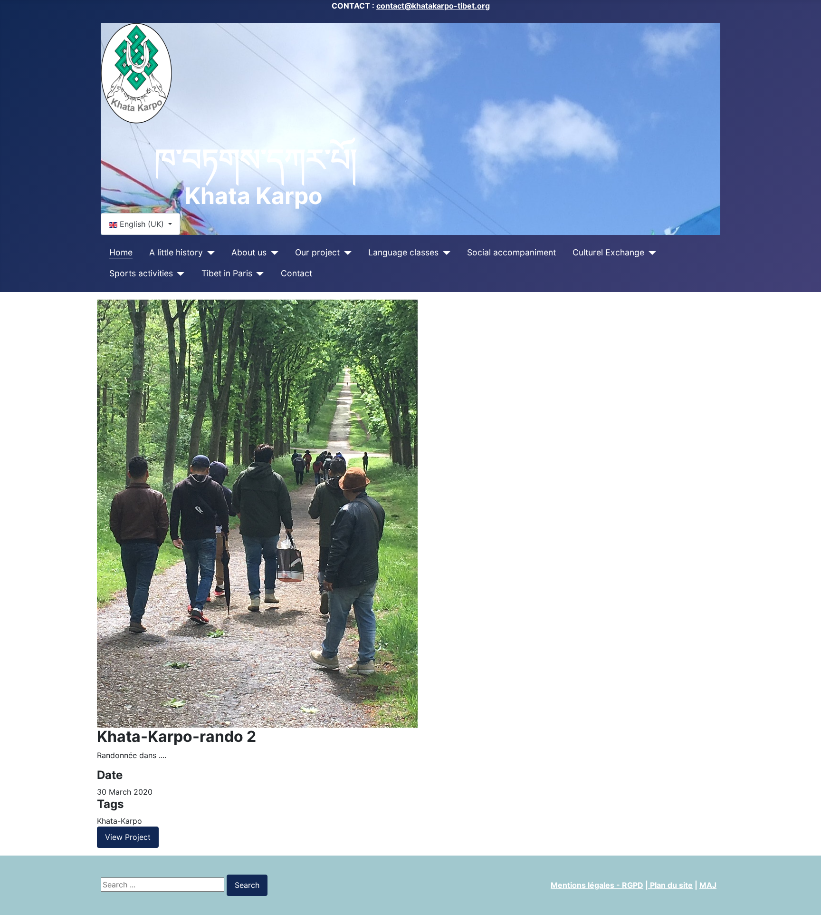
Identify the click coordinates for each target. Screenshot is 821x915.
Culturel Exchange (608, 252)
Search (247, 885)
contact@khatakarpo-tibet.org (433, 5)
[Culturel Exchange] (650, 252)
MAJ (707, 885)
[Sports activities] (179, 273)
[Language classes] (444, 252)
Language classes (403, 252)
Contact (296, 273)
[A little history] (209, 252)
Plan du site (670, 885)
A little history (176, 252)
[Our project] (346, 252)
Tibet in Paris (226, 273)
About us (249, 252)
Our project (317, 252)
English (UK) (141, 224)
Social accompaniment (511, 252)
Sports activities (141, 273)
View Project (128, 837)
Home (121, 252)
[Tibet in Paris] (258, 273)
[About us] (272, 252)
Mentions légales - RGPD (597, 885)
